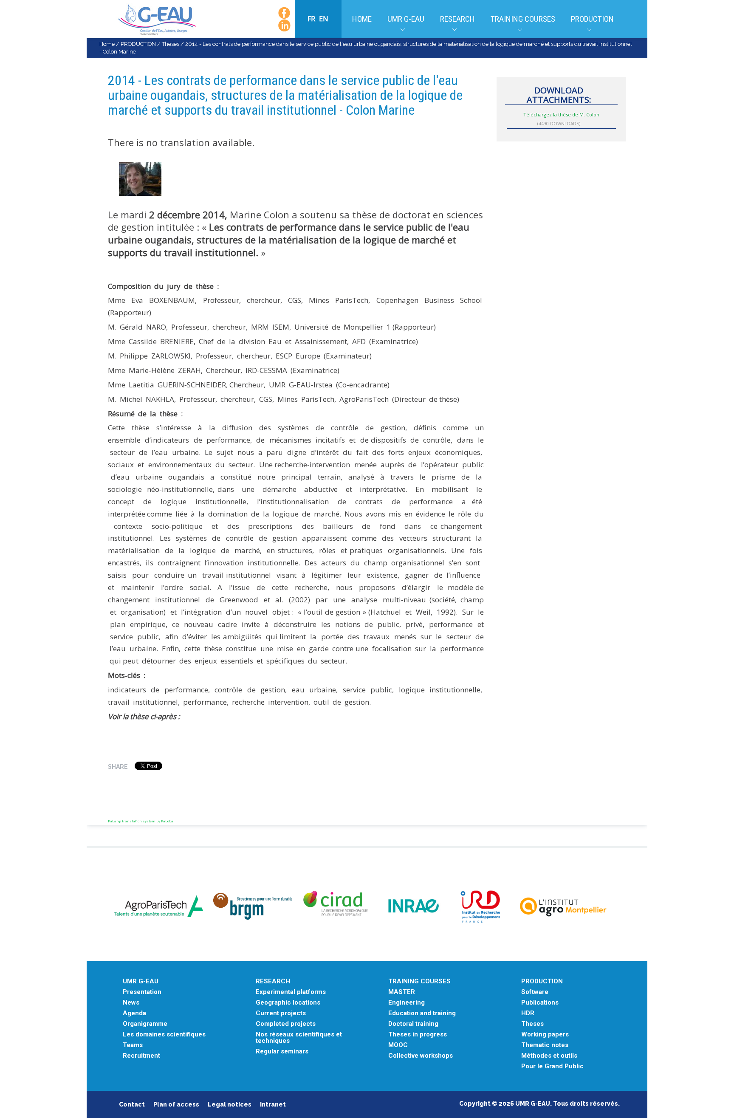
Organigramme (145, 1024)
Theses (170, 44)
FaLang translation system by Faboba (140, 821)
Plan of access (176, 1104)
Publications (540, 1002)
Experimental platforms (291, 992)
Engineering (406, 1002)
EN (323, 18)
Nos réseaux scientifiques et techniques (299, 1037)
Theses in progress (417, 1034)
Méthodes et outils (549, 1056)
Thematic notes (544, 1045)
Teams (133, 1045)
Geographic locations (288, 1002)
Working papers (545, 1034)
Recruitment (141, 1056)
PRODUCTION (138, 44)
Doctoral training (413, 1024)
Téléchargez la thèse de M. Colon (561, 114)
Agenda (134, 1013)
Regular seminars (282, 1051)
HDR (527, 1013)
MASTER (401, 992)
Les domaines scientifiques (164, 1034)
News (131, 1002)
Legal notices (229, 1104)
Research (457, 19)
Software (534, 992)
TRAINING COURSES (419, 981)
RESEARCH (273, 981)
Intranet (273, 1104)
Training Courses (523, 19)
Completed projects (286, 1024)
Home (362, 19)
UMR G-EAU (405, 19)
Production (592, 19)
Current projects (281, 1013)
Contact (132, 1104)
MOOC (398, 1045)
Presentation (142, 992)
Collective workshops (420, 1056)
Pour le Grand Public (552, 1066)
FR (312, 18)
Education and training (422, 1013)
